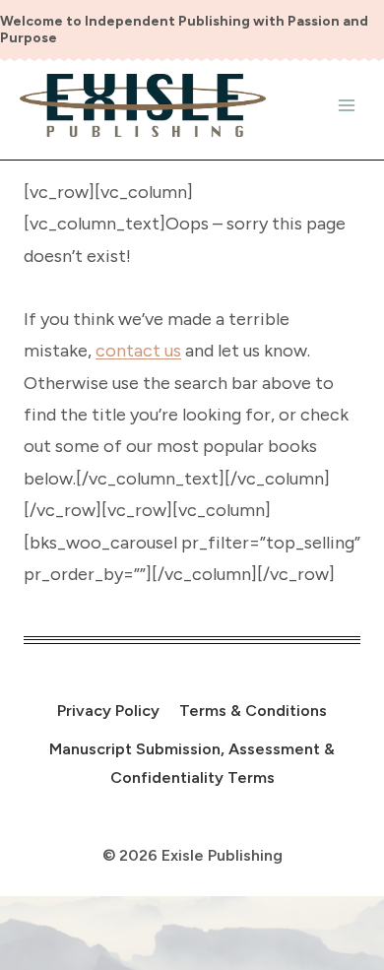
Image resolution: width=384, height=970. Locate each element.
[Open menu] (346, 105)
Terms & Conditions (253, 710)
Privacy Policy (108, 710)
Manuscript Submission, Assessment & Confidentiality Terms (192, 763)
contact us (138, 350)
